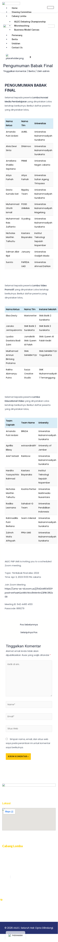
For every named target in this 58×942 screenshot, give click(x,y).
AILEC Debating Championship (30, 21)
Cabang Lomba (19, 16)
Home (15, 8)
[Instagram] (10, 877)
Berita (15, 39)
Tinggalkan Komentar (14, 71)
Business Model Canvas (26, 29)
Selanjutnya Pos (28, 632)
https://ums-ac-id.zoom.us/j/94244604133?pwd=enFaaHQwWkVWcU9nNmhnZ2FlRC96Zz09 (29, 592)
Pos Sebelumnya (29, 624)
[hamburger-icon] (50, 7)
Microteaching (21, 25)
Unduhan (16, 43)
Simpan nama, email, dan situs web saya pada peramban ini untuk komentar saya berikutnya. (28, 743)
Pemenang (17, 35)
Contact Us (17, 47)
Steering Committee (21, 12)
